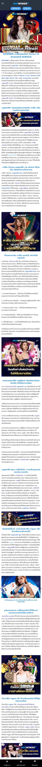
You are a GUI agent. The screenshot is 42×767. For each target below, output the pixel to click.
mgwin (11, 542)
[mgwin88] (21, 3)
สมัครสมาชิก (12, 155)
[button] (2, 3)
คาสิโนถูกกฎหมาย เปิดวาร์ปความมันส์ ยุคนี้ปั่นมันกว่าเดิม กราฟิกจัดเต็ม (21, 601)
